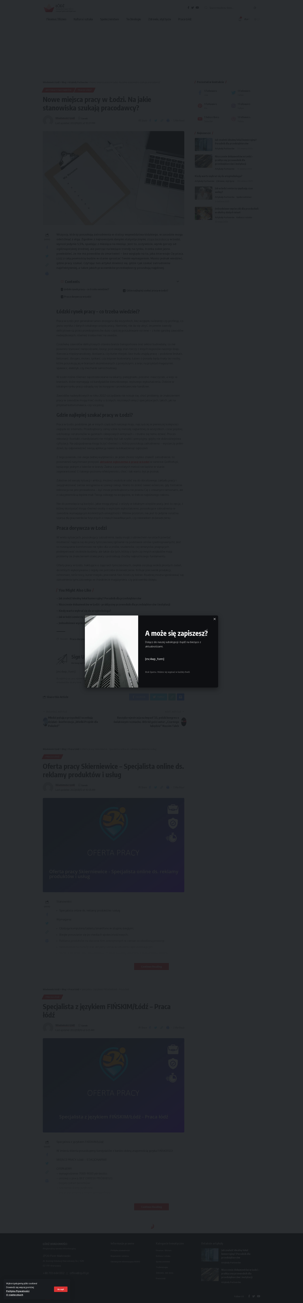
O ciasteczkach (14, 1294)
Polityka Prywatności (17, 1291)
